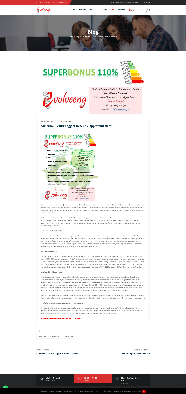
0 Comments (66, 121)
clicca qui (67, 205)
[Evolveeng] (43, 10)
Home (71, 37)
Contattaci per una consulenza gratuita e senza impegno (62, 318)
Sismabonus (54, 336)
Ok (144, 391)
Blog (77, 37)
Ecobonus (42, 336)
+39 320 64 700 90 (90, 378)
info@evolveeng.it (53, 378)
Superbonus (68, 336)
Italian (132, 10)
